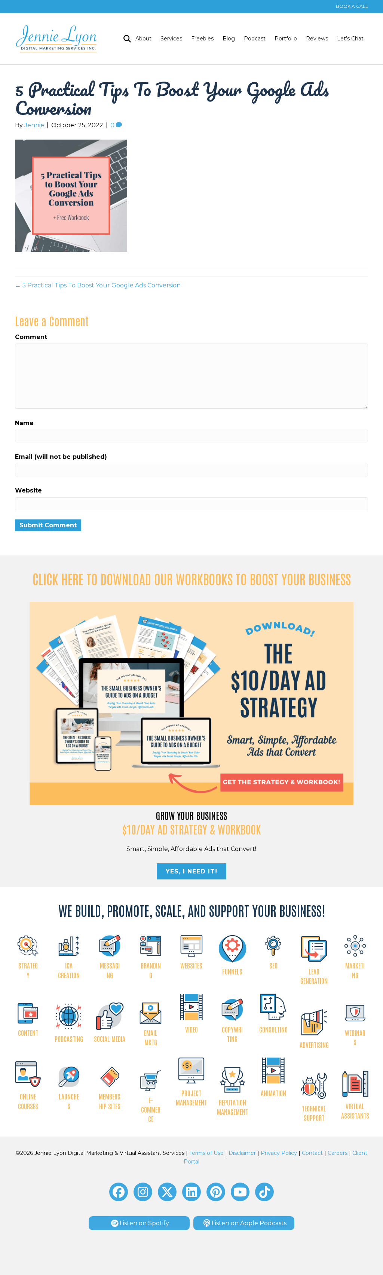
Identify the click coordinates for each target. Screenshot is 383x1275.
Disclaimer (242, 1153)
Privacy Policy (279, 1153)
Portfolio (286, 38)
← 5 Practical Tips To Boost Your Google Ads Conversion (98, 285)
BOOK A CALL (352, 6)
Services (171, 38)
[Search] (125, 39)
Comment (31, 337)
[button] (118, 1192)
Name (24, 423)
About (143, 38)
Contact (312, 1153)
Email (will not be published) (61, 456)
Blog (229, 38)
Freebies (202, 38)
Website (28, 490)
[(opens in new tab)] (192, 703)
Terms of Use (206, 1153)
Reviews (317, 38)
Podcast (255, 38)
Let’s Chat (350, 38)
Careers (337, 1153)
